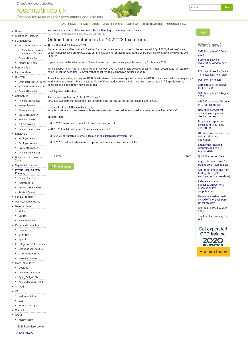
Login (203, 32)
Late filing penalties (66, 72)
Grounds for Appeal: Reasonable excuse (70, 107)
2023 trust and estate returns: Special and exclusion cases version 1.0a (96, 142)
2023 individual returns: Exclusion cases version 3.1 (85, 123)
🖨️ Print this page (61, 166)
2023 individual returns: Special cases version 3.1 (84, 129)
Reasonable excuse (129, 68)
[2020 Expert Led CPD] (213, 257)
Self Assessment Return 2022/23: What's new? (74, 97)
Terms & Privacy (24, 333)
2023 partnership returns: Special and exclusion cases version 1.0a (94, 135)
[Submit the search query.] (228, 7)
